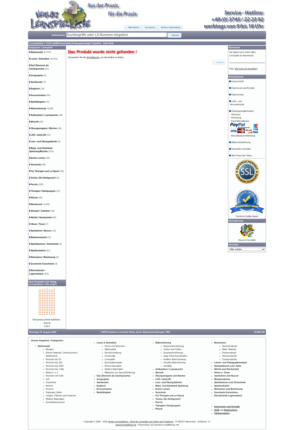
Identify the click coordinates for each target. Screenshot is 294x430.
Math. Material (229, 349)
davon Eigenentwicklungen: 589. (153, 332)
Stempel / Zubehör (43, 211)
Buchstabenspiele (113, 362)
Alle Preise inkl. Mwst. (241, 155)
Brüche (49, 386)
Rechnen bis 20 (53, 359)
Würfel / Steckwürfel (43, 217)
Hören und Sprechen (115, 346)
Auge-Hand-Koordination (175, 356)
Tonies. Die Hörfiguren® (45, 178)
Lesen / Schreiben (44, 59)
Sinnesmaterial (229, 356)
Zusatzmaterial (229, 359)
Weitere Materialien (55, 399)
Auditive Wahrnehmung (174, 359)
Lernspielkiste (36, 43)
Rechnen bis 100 (54, 362)
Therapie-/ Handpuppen (45, 191)
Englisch (37, 88)
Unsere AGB (237, 81)
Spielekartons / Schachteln (46, 244)
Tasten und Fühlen (172, 349)
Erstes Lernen (40, 158)
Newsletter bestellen (241, 149)
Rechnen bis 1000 (54, 366)
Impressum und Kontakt (243, 88)
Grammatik (110, 356)
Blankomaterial (41, 237)
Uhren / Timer (39, 224)
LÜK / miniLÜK (41, 135)
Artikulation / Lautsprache (47, 115)
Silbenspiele (110, 349)
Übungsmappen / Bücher (46, 128)
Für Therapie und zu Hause (47, 171)
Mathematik (41, 52)
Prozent (49, 389)
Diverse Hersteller (247, 240)
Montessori (40, 204)
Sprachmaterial (229, 346)
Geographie (38, 75)
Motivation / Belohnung (45, 257)
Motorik (37, 121)
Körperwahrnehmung (173, 346)
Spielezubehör (40, 250)
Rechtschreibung (113, 352)
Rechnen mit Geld (54, 375)
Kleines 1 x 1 (52, 372)
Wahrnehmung (42, 108)
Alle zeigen (51, 284)
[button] (132, 27)
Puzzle (37, 184)
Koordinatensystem (55, 402)
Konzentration (40, 95)
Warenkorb (234, 47)
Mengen (50, 349)
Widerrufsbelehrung (240, 142)
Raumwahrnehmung (173, 352)
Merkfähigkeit (40, 102)
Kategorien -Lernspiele (41, 47)
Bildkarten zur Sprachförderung (120, 372)
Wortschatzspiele (113, 366)
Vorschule (38, 164)
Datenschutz (237, 94)
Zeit (47, 379)
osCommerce (157, 425)
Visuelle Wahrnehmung (174, 362)
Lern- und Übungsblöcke (45, 141)
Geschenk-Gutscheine (44, 263)
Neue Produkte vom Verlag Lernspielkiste (42, 283)
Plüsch (36, 197)
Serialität (167, 366)
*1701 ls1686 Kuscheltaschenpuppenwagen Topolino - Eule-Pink (79, 43)
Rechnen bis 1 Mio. (55, 369)
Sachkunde (38, 82)
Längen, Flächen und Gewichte (61, 395)
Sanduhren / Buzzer (43, 230)
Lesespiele (110, 359)
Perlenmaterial (229, 352)
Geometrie (51, 382)
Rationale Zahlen (54, 392)
